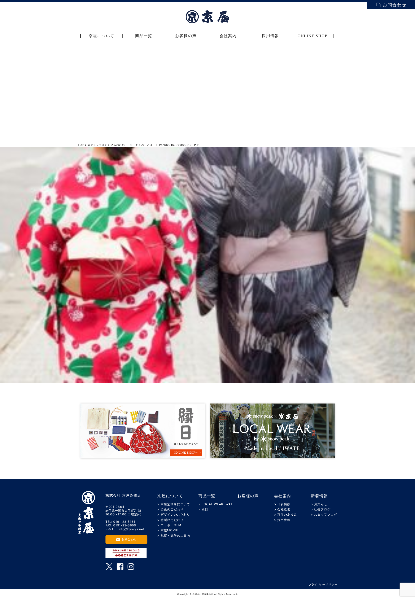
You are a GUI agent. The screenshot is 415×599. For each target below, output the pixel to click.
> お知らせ (319, 504)
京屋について (170, 496)
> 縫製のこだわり (170, 520)
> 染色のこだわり (170, 509)
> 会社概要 (282, 509)
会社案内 (282, 496)
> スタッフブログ (324, 514)
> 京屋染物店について (173, 504)
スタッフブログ (97, 144)
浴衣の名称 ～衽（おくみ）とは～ (133, 144)
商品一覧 (206, 496)
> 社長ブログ (320, 509)
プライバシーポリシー (323, 584)
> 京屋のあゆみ (285, 514)
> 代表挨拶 (282, 504)
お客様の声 (248, 496)
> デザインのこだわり (173, 514)
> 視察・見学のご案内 (173, 535)
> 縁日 (203, 509)
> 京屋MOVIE (167, 530)
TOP (81, 144)
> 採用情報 (282, 520)
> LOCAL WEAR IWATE (216, 504)
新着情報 (319, 496)
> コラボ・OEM (169, 525)
